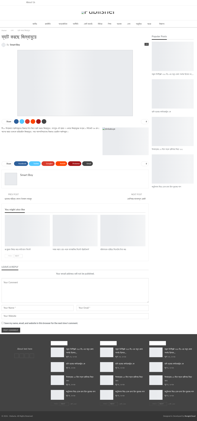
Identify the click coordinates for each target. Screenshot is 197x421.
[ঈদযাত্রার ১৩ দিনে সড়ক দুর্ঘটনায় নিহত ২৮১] (173, 131)
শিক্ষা (109, 24)
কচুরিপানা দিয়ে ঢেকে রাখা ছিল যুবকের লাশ (80, 392)
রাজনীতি (48, 24)
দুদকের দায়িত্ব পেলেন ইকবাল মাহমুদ (18, 199)
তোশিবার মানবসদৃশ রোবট (136, 199)
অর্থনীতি (75, 24)
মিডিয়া (100, 24)
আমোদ (119, 24)
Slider (153, 79)
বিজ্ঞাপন (161, 24)
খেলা (128, 24)
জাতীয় (35, 24)
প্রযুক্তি (139, 24)
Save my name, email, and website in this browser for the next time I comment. (41, 323)
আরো (149, 24)
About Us (30, 2)
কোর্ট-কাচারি (88, 24)
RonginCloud (190, 416)
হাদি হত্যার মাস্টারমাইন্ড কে (75, 364)
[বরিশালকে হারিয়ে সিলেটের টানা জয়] (122, 230)
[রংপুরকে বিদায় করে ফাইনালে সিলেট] (27, 230)
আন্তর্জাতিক (63, 24)
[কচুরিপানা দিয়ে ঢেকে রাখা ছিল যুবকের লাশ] (173, 169)
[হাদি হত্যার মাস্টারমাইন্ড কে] (173, 93)
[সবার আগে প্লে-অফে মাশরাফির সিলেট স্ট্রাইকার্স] (75, 230)
